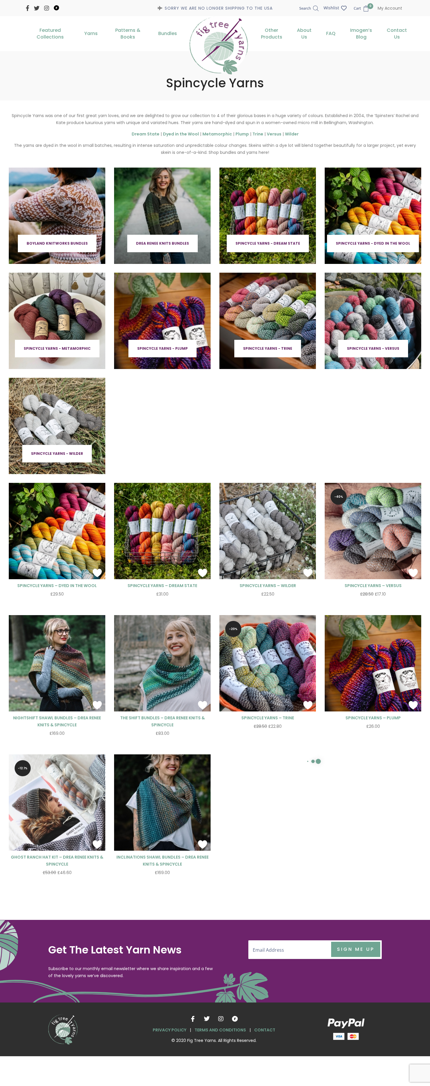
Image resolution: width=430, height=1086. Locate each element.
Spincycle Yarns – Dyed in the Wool (57, 586)
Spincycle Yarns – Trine (267, 718)
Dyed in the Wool (181, 134)
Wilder (292, 134)
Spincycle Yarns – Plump (373, 718)
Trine (257, 134)
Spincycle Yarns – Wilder (268, 586)
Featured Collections (50, 33)
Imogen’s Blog (361, 33)
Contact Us (397, 33)
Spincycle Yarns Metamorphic (267, 857)
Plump (242, 134)
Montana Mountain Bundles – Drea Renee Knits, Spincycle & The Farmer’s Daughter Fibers (373, 1003)
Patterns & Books (127, 33)
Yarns (91, 33)
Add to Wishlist (97, 572)
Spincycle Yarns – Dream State (162, 586)
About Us (304, 33)
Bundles (167, 33)
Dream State (145, 134)
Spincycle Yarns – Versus (373, 586)
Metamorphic (217, 134)
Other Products (271, 33)
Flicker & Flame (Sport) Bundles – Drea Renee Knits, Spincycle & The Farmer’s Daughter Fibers (57, 1003)
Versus (274, 134)
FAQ (331, 33)
